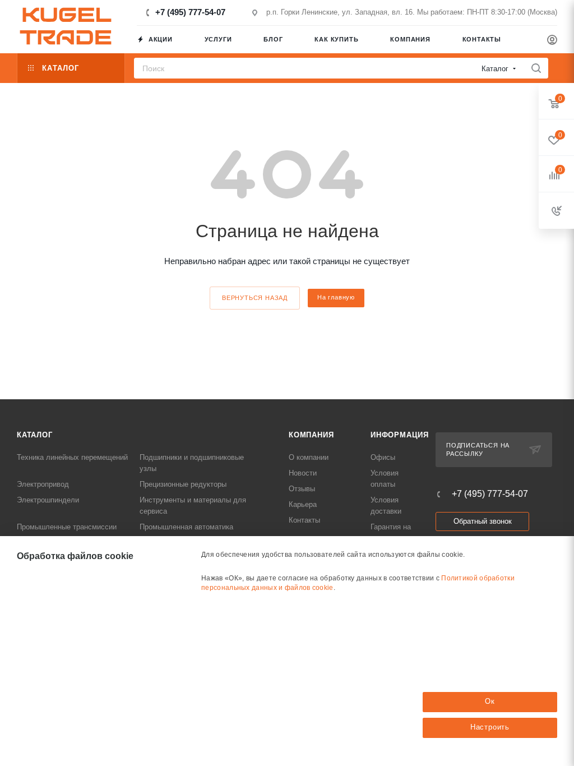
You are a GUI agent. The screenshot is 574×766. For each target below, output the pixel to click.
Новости (303, 473)
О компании (308, 457)
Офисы (383, 457)
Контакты (304, 520)
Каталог (35, 435)
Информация (400, 435)
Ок (490, 701)
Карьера (303, 504)
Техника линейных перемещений (72, 457)
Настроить (490, 727)
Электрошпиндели (48, 500)
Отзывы (302, 488)
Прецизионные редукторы (183, 484)
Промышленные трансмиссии (67, 527)
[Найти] (536, 68)
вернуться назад (255, 297)
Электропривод (43, 484)
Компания (311, 435)
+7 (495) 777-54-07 (190, 12)
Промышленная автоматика (186, 527)
